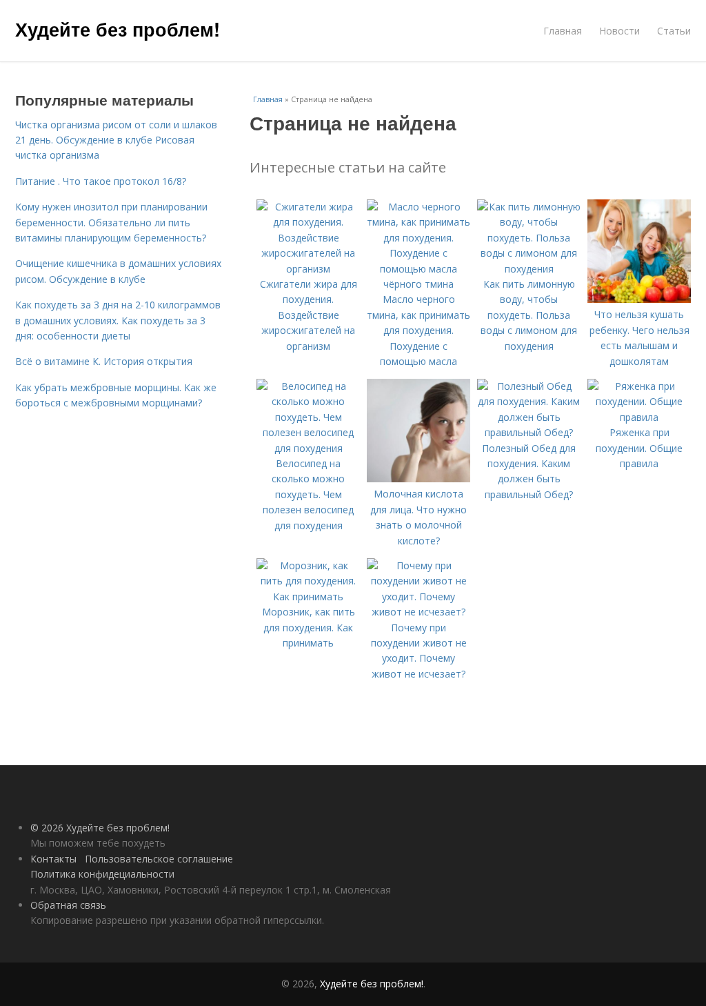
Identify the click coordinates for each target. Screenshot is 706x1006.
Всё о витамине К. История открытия (103, 361)
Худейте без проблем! (117, 29)
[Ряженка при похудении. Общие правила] (639, 417)
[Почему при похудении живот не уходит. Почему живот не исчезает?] (418, 611)
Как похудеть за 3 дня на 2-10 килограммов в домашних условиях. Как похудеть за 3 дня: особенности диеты (118, 320)
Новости (619, 30)
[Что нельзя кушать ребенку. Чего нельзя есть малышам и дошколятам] (639, 299)
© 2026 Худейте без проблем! (100, 827)
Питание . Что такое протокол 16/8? (100, 181)
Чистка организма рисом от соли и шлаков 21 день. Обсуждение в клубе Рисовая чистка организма (116, 140)
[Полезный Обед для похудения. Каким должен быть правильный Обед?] (529, 432)
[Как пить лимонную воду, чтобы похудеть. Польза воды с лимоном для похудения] (529, 268)
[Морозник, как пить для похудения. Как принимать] (308, 596)
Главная (562, 30)
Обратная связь (68, 904)
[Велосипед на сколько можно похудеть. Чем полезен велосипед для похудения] (308, 448)
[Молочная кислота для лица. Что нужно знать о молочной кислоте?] (418, 478)
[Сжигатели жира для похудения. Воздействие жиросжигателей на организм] (308, 268)
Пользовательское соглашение (159, 858)
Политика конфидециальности (102, 873)
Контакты (53, 858)
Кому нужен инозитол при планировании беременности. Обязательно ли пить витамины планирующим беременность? (111, 222)
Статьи (674, 30)
